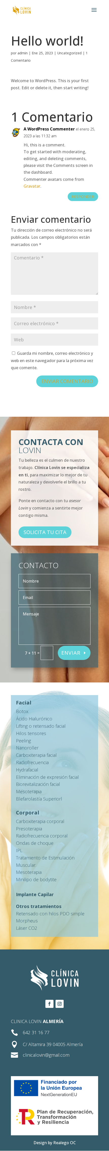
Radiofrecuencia (32, 762)
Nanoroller (27, 748)
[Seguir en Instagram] (60, 1004)
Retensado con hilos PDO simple (50, 914)
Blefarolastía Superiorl (39, 799)
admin (22, 53)
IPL (19, 850)
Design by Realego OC (54, 1142)
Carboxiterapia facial (36, 755)
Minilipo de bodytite (36, 879)
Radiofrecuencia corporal (42, 836)
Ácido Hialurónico (34, 719)
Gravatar (32, 186)
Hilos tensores (31, 733)
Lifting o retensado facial (41, 726)
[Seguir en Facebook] (49, 1004)
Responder (82, 196)
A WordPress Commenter (49, 129)
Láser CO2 (26, 928)
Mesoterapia (29, 791)
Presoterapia (29, 829)
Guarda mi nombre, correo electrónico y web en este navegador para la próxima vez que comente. (52, 360)
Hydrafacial (27, 770)
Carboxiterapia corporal (40, 821)
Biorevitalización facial (38, 784)
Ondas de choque (34, 843)
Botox (22, 711)
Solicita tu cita (45, 532)
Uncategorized (69, 53)
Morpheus (27, 921)
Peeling (23, 741)
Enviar (70, 652)
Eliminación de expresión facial (47, 777)
